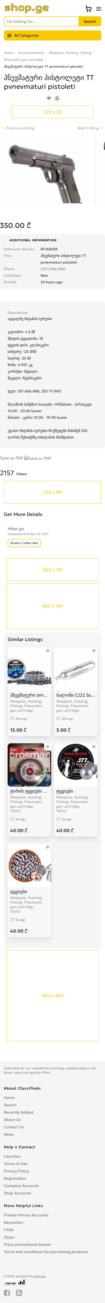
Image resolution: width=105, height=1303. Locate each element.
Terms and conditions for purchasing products (46, 1251)
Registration (15, 1178)
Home (8, 53)
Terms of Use (16, 1163)
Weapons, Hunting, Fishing (70, 53)
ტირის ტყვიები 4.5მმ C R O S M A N (29, 791)
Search (10, 1104)
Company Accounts (21, 1185)
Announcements (31, 53)
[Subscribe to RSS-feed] (19, 1293)
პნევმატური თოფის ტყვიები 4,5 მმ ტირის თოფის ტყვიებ (29, 695)
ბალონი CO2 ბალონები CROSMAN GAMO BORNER (75, 695)
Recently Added (18, 1112)
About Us (12, 1119)
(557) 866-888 (53, 269)
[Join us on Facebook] (7, 1293)
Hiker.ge (16, 528)
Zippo (9, 1237)
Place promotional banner (27, 1244)
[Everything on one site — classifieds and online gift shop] (27, 11)
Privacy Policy (16, 1171)
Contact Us (14, 1127)
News (9, 1134)
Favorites (12, 1156)
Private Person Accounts (26, 1215)
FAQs (9, 1229)
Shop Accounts (17, 1193)
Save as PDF (12, 457)
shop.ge (40, 1276)
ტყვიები (64, 791)
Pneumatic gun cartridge (23, 59)
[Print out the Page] (57, 98)
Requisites (13, 1222)
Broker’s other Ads (24, 543)
